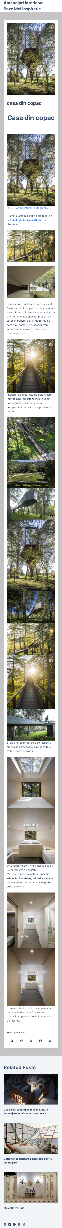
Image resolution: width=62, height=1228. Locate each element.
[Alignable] (24, 1224)
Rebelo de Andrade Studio (26, 220)
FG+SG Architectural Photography (27, 207)
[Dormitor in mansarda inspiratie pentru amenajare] (31, 1138)
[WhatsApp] (12, 1041)
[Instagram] (14, 1224)
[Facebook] (21, 1041)
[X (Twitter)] (9, 1224)
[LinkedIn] (40, 1041)
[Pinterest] (31, 1041)
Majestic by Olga (14, 1208)
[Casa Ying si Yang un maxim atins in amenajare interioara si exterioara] (31, 1089)
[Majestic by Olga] (31, 1187)
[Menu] (56, 6)
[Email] (50, 1041)
